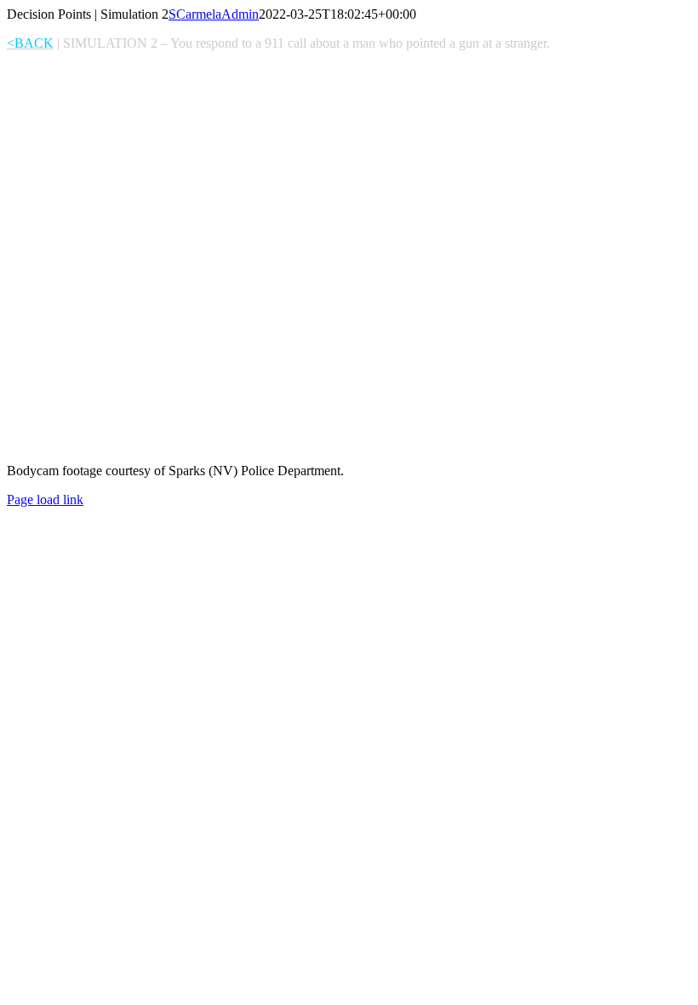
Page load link (45, 499)
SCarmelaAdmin (214, 14)
